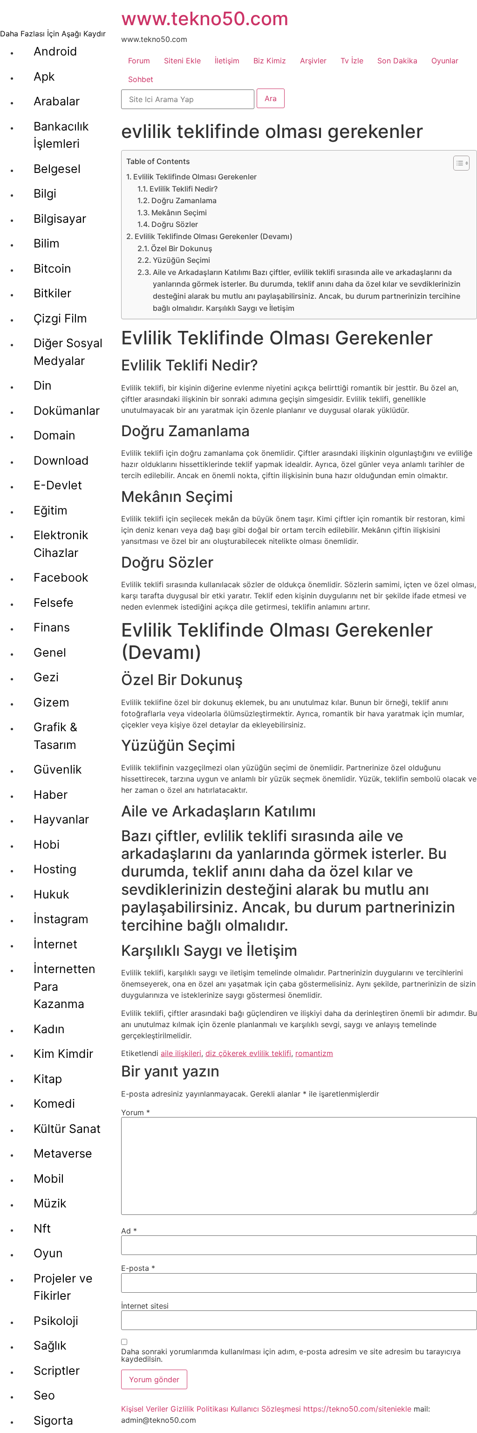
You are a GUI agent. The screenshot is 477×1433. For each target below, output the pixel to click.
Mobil (49, 1179)
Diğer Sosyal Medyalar (68, 352)
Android (55, 51)
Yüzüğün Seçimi (181, 260)
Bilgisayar (60, 219)
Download (61, 460)
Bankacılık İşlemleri (61, 135)
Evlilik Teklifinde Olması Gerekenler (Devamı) (214, 236)
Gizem (51, 702)
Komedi (54, 1104)
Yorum (135, 1112)
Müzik (50, 1203)
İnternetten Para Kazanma (64, 986)
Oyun (48, 1253)
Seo (44, 1395)
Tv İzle (352, 60)
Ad (129, 1230)
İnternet (55, 944)
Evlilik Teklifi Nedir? (184, 188)
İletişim (227, 60)
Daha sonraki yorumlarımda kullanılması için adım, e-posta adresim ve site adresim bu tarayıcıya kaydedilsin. (291, 1355)
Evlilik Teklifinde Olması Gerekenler (195, 176)
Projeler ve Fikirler (63, 1287)
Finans (52, 627)
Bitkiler (52, 293)
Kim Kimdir (63, 1054)
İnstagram (61, 919)
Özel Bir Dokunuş (181, 248)
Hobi (47, 844)
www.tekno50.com (204, 18)
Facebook (61, 577)
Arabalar (57, 101)
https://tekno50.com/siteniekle (357, 1408)
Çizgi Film (60, 318)
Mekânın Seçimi (179, 212)
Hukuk (51, 894)
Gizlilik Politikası (199, 1408)
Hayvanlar (61, 819)
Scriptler (57, 1371)
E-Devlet (58, 485)
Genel (50, 652)
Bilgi (45, 193)
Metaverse (63, 1153)
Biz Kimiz (269, 60)
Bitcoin (52, 268)
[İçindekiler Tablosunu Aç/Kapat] (456, 163)
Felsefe (54, 603)
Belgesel (57, 169)
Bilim (47, 243)
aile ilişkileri (181, 1053)
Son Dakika (397, 60)
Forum (139, 60)
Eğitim (51, 510)
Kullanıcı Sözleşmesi (266, 1408)
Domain (54, 435)
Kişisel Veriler (144, 1408)
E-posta (138, 1268)
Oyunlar (444, 60)
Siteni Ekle (182, 60)
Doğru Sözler (174, 224)
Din (43, 385)
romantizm (314, 1053)
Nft (42, 1228)
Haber (51, 795)
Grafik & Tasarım (55, 736)
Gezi (46, 677)
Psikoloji (56, 1321)
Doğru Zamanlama (184, 200)
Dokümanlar (67, 411)
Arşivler (313, 60)
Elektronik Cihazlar (61, 544)
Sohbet (140, 79)
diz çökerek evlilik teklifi (248, 1053)
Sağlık (50, 1345)
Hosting (55, 869)
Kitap (48, 1079)
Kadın (49, 1029)
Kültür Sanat (67, 1129)
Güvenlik (58, 769)
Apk (44, 76)
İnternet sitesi (145, 1306)
